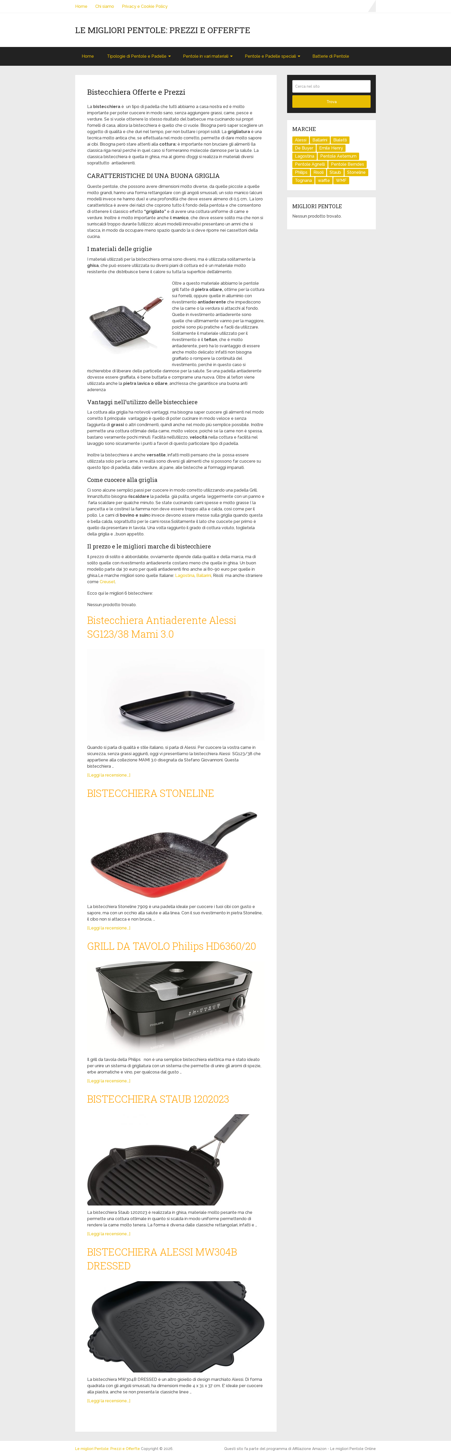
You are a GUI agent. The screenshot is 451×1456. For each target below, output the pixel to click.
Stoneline (356, 172)
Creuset (107, 581)
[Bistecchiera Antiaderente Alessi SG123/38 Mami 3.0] (176, 695)
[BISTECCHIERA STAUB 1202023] (176, 1160)
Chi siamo (104, 6)
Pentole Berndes (347, 164)
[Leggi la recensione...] (108, 775)
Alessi (300, 140)
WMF (341, 180)
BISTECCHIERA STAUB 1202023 (158, 1098)
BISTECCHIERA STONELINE (150, 792)
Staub (335, 172)
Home (81, 6)
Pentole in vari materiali (205, 56)
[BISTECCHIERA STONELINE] (176, 854)
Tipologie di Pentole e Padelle (137, 56)
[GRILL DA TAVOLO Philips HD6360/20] (176, 1007)
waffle (324, 180)
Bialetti (340, 140)
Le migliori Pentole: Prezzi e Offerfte (162, 30)
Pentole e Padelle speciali (270, 56)
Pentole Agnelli (310, 164)
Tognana (303, 180)
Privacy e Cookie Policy (145, 6)
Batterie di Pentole (330, 56)
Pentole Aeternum (338, 156)
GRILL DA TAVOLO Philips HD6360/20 (171, 945)
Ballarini (203, 575)
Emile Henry (331, 148)
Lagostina (184, 575)
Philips (301, 172)
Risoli (318, 172)
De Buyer (304, 148)
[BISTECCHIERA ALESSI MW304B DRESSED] (176, 1327)
